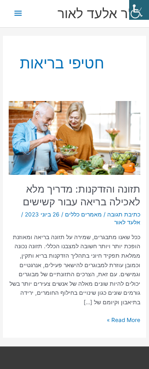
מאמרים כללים (83, 214)
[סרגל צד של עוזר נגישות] (139, 10)
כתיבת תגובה (123, 214)
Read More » (123, 319)
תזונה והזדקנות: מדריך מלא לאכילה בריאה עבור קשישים (81, 195)
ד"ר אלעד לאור (99, 13)
